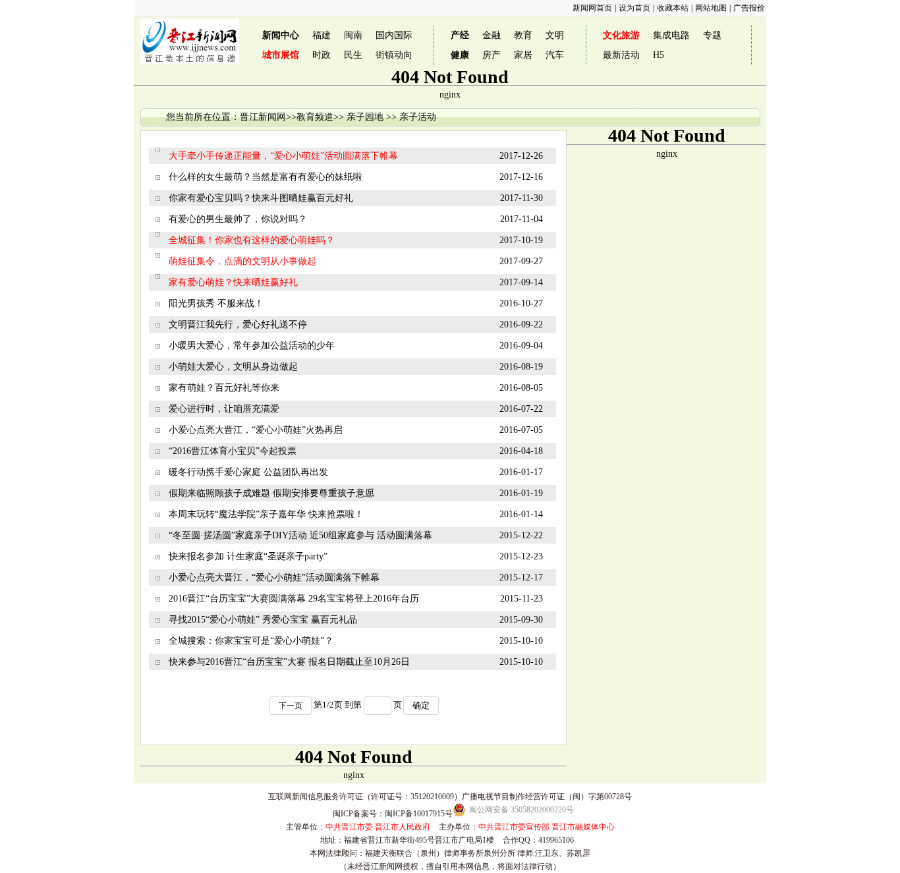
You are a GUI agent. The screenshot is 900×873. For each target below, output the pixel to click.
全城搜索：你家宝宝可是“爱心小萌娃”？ (251, 641)
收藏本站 (673, 8)
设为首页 (634, 8)
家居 (523, 55)
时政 (321, 55)
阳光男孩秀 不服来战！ (216, 303)
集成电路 (671, 35)
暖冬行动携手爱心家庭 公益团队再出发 (248, 472)
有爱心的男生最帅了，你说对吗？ (238, 219)
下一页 (290, 705)
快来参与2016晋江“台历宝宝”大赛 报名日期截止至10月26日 (289, 662)
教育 (523, 35)
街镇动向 (394, 55)
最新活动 (621, 55)
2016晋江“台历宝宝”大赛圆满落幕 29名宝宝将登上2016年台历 (294, 599)
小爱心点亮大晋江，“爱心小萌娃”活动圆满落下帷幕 (274, 577)
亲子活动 (417, 117)
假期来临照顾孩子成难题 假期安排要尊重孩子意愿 (271, 493)
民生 (353, 55)
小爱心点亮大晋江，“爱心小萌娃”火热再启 (256, 430)
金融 (491, 35)
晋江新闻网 (263, 117)
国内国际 (394, 35)
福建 (321, 35)
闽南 (353, 35)
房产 (491, 55)
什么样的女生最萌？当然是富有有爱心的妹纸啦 (265, 177)
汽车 (555, 55)
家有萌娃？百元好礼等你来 (224, 388)
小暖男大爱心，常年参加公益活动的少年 (252, 346)
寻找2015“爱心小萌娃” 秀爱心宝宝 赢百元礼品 (263, 620)
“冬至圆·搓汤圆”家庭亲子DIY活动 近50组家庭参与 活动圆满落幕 (300, 535)
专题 (712, 35)
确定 (421, 705)
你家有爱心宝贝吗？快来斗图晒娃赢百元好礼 (261, 198)
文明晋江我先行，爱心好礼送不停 (238, 324)
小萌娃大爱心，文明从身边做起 (233, 367)
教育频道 (314, 117)
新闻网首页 (592, 8)
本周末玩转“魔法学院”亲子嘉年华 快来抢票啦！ (266, 514)
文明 (555, 35)
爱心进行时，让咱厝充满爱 (224, 409)
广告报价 (749, 8)
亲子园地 (365, 117)
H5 (658, 55)
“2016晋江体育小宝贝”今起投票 (232, 451)
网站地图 (711, 8)
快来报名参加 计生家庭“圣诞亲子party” (248, 556)
